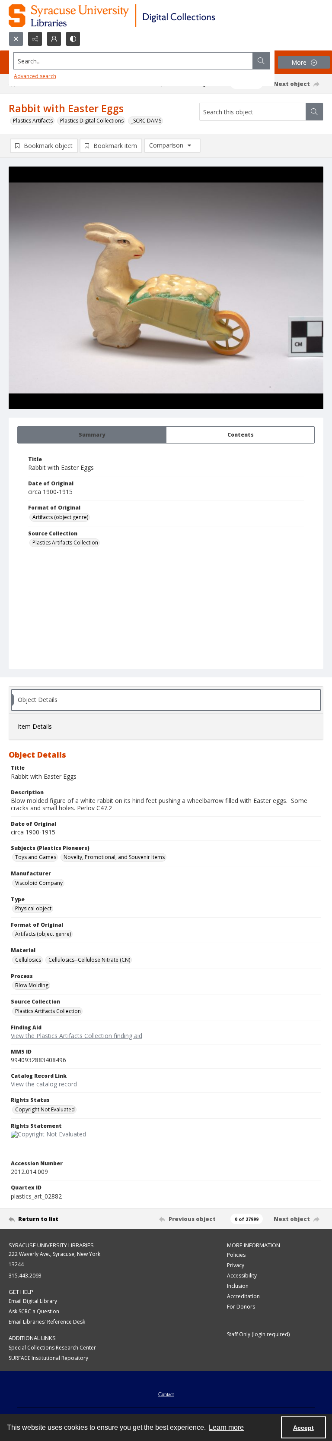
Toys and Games (35, 857)
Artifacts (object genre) (60, 517)
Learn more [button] (226, 1427)
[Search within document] (314, 111)
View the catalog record (44, 1084)
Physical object (33, 908)
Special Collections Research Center (52, 1347)
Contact (166, 1394)
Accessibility (242, 1275)
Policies (236, 1255)
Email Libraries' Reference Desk (47, 1321)
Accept (303, 1427)
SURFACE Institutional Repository (48, 1358)
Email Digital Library (33, 1301)
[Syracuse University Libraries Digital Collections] (137, 15)
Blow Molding (31, 985)
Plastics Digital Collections (92, 120)
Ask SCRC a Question (34, 1311)
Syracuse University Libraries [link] (51, 1245)
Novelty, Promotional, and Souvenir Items (114, 857)
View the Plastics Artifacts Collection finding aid (76, 1036)
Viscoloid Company (39, 883)
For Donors (241, 1306)
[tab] (92, 435)
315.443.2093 (25, 1275)
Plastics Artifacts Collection (65, 542)
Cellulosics (28, 959)
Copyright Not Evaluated (45, 1109)
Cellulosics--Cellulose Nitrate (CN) (89, 959)
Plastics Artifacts (33, 120)
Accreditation (243, 1296)
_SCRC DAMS (146, 120)
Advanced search (35, 76)
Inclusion (238, 1286)
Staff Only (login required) (258, 1334)
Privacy (235, 1265)
